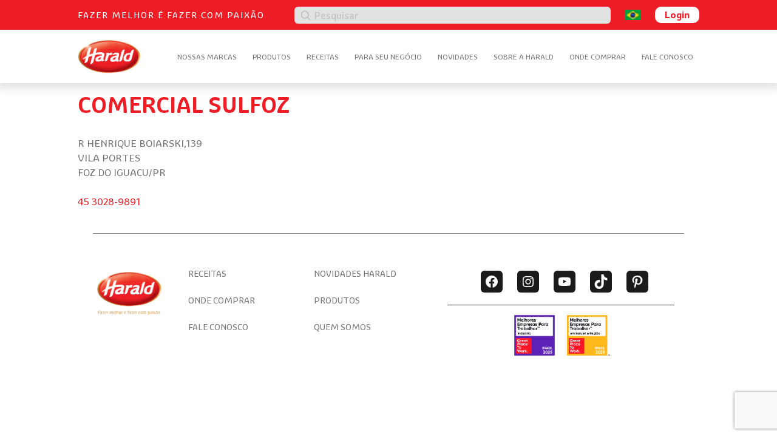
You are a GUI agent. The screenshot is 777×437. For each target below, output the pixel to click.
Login (677, 14)
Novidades (458, 56)
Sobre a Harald (524, 56)
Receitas (323, 56)
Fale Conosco (667, 56)
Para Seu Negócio (388, 56)
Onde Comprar (597, 56)
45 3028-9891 (109, 201)
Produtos (272, 56)
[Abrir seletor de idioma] (632, 15)
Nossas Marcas (207, 56)
